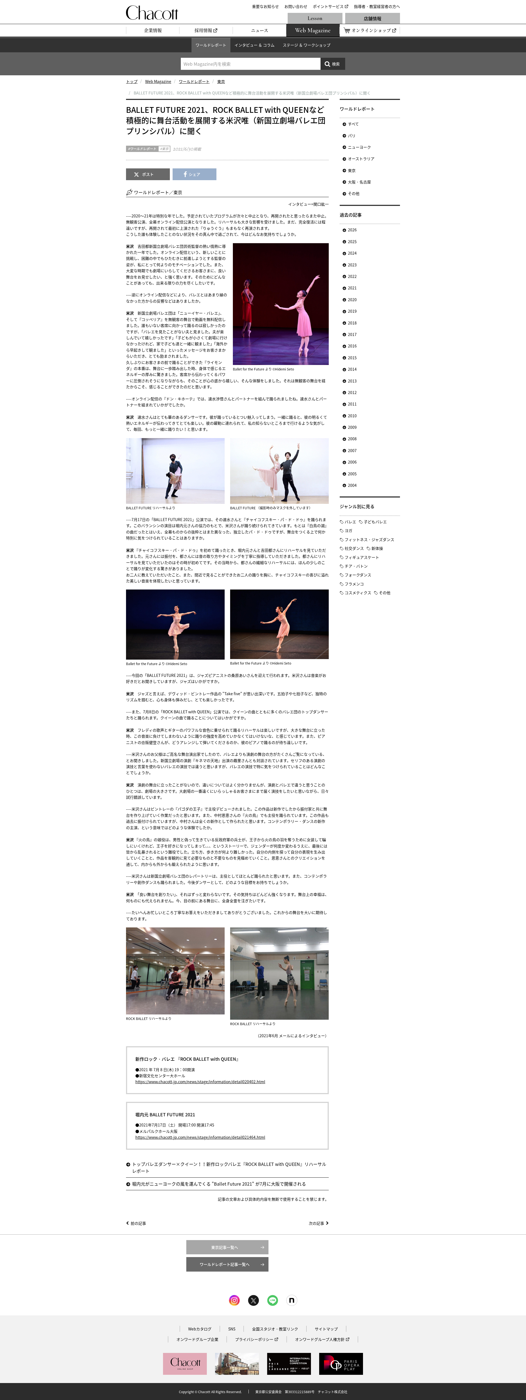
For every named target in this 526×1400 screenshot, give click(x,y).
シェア (194, 174)
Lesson (315, 18)
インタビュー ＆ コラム (255, 45)
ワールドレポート (211, 45)
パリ (352, 135)
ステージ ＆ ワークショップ (306, 45)
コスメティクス (358, 592)
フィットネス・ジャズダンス (369, 539)
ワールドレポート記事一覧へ (225, 1264)
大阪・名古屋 (359, 182)
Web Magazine (158, 81)
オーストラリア (361, 158)
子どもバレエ (375, 521)
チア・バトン (356, 566)
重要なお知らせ (265, 6)
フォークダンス (358, 574)
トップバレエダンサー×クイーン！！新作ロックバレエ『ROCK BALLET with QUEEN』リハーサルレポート (229, 1167)
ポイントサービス (328, 6)
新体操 (377, 548)
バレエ (350, 521)
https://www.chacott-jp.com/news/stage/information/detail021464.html (200, 1137)
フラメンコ (354, 584)
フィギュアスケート (362, 557)
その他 (353, 193)
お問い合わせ (295, 6)
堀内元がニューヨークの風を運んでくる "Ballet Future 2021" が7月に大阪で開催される (219, 1183)
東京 (221, 81)
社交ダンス (354, 548)
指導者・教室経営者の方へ (377, 6)
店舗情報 (372, 18)
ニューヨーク (359, 147)
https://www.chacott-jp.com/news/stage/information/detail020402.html (200, 1081)
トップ (132, 81)
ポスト (148, 174)
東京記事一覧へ (224, 1247)
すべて (353, 124)
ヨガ (348, 530)
